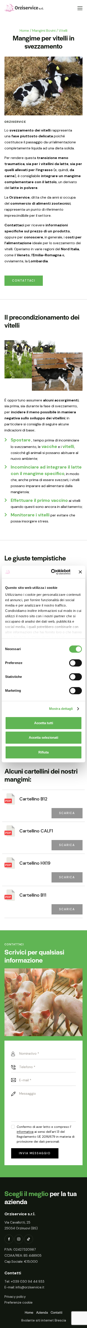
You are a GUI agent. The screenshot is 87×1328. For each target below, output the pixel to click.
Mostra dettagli (61, 709)
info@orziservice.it (30, 1287)
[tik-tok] (28, 1239)
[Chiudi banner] (80, 571)
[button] (80, 8)
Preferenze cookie (18, 1302)
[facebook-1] (8, 1239)
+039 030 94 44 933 (27, 1281)
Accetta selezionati (43, 737)
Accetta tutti (43, 723)
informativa (25, 1131)
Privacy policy (15, 1296)
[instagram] (18, 1239)
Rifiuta (43, 752)
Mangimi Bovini (44, 30)
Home (24, 30)
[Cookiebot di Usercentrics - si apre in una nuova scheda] (52, 572)
